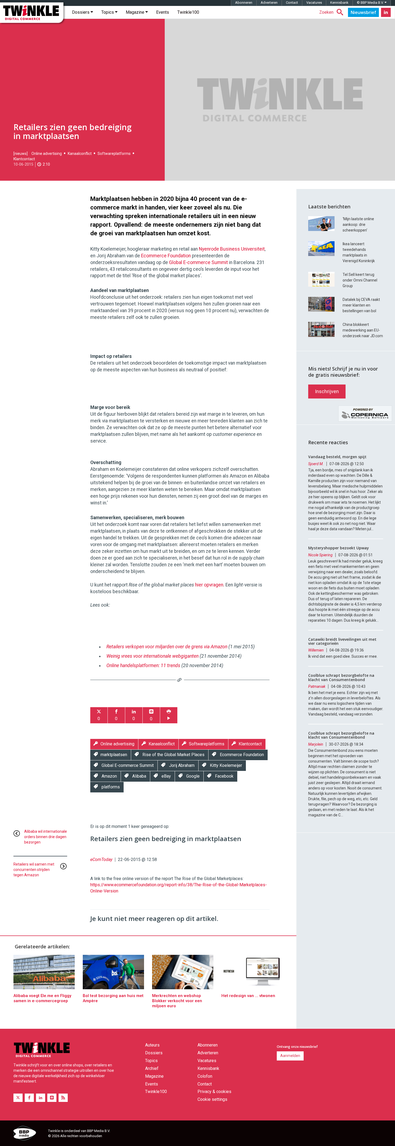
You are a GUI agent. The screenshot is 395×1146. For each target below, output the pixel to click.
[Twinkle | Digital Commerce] (31, 12)
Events (162, 12)
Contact (292, 3)
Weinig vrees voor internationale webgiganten (152, 656)
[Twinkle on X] (18, 1098)
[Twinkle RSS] (63, 1098)
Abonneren (243, 3)
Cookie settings (212, 1099)
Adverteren (269, 3)
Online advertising (46, 153)
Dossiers (81, 12)
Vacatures (314, 3)
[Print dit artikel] (168, 715)
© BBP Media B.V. (371, 3)
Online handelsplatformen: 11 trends (143, 665)
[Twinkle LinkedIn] (386, 12)
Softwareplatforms (114, 153)
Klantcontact (24, 159)
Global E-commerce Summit (198, 262)
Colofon (205, 1076)
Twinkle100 (188, 12)
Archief (152, 1068)
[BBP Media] (28, 1134)
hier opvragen (209, 585)
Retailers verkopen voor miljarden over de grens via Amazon (166, 646)
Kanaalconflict (80, 153)
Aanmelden (290, 1056)
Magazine (135, 12)
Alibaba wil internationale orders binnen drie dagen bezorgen (45, 836)
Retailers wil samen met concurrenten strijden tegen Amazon (33, 869)
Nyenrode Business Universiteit (232, 249)
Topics (108, 12)
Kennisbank (339, 3)
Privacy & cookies (214, 1091)
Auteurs (152, 1045)
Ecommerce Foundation (166, 255)
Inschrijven (327, 391)
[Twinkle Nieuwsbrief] (363, 12)
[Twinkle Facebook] (29, 1098)
